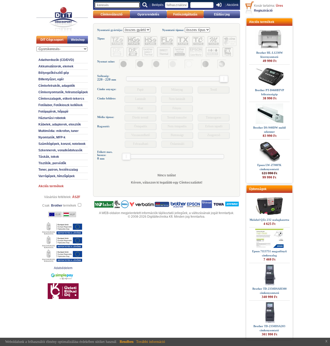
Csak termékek (59, 205)
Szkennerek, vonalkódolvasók (60, 150)
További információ (150, 342)
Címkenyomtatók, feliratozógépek (63, 92)
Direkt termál (140, 117)
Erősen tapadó (213, 126)
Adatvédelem (63, 268)
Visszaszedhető (140, 135)
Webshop (78, 40)
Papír (140, 89)
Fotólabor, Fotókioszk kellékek (60, 105)
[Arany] (172, 64)
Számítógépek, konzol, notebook (62, 144)
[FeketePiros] (205, 64)
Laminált (140, 99)
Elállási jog (222, 14)
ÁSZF (76, 197)
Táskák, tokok (48, 157)
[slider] (223, 78)
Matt (140, 108)
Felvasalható (140, 144)
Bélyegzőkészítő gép (53, 73)
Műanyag (177, 89)
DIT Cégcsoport (51, 40)
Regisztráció (263, 10)
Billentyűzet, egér (51, 79)
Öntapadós (140, 126)
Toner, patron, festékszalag (58, 169)
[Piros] (156, 64)
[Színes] (221, 64)
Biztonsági (177, 135)
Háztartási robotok (52, 118)
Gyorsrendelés (148, 14)
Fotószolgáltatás (185, 14)
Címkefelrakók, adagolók (56, 86)
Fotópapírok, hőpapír (53, 111)
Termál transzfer (177, 117)
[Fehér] (189, 64)
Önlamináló (177, 144)
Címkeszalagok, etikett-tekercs (61, 98)
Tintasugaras (213, 117)
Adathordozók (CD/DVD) (56, 60)
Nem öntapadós (177, 126)
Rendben (127, 342)
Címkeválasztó (111, 14)
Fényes (176, 108)
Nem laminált (177, 99)
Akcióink (232, 5)
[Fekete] (123, 64)
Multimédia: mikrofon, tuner (58, 131)
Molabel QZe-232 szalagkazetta (269, 219)
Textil (213, 89)
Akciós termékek (51, 186)
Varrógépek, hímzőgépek (56, 176)
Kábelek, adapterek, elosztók (59, 124)
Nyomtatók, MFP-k (51, 137)
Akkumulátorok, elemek (55, 66)
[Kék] (140, 64)
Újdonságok (258, 189)
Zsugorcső (213, 135)
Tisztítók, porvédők (52, 163)
